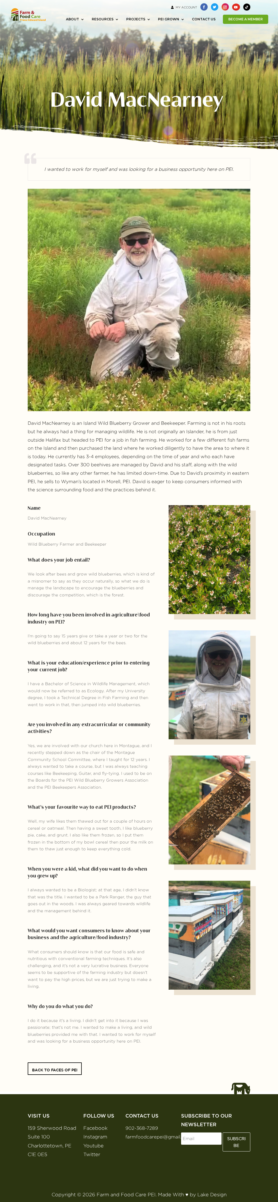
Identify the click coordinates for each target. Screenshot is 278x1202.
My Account (186, 7)
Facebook (95, 1128)
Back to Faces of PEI (54, 1070)
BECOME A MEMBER (245, 19)
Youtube (93, 1145)
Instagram (95, 1136)
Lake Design (212, 1194)
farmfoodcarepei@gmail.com (158, 1136)
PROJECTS (135, 19)
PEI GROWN (168, 19)
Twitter (91, 1154)
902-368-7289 (141, 1128)
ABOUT (72, 19)
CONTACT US (204, 19)
